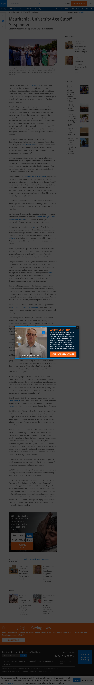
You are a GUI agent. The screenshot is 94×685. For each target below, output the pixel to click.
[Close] (77, 327)
